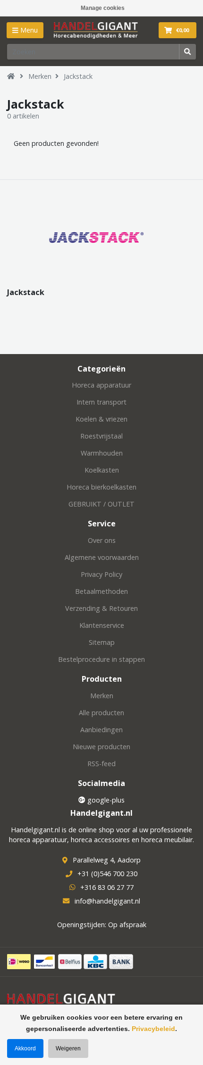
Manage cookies (103, 8)
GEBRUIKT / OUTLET (101, 503)
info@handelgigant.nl (107, 900)
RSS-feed (101, 763)
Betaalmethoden (101, 591)
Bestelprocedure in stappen (101, 659)
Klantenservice (101, 625)
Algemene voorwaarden (102, 557)
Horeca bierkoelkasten (101, 486)
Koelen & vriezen (101, 418)
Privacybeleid (153, 1028)
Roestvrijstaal (101, 435)
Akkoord (25, 1048)
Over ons (102, 540)
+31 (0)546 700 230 (107, 873)
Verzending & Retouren (101, 608)
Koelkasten (102, 469)
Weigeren (68, 1048)
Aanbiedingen (101, 729)
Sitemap (102, 642)
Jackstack (78, 76)
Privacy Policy (101, 574)
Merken (39, 76)
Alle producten (101, 712)
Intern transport (101, 401)
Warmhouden (102, 452)
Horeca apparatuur (101, 384)
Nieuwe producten (101, 746)
